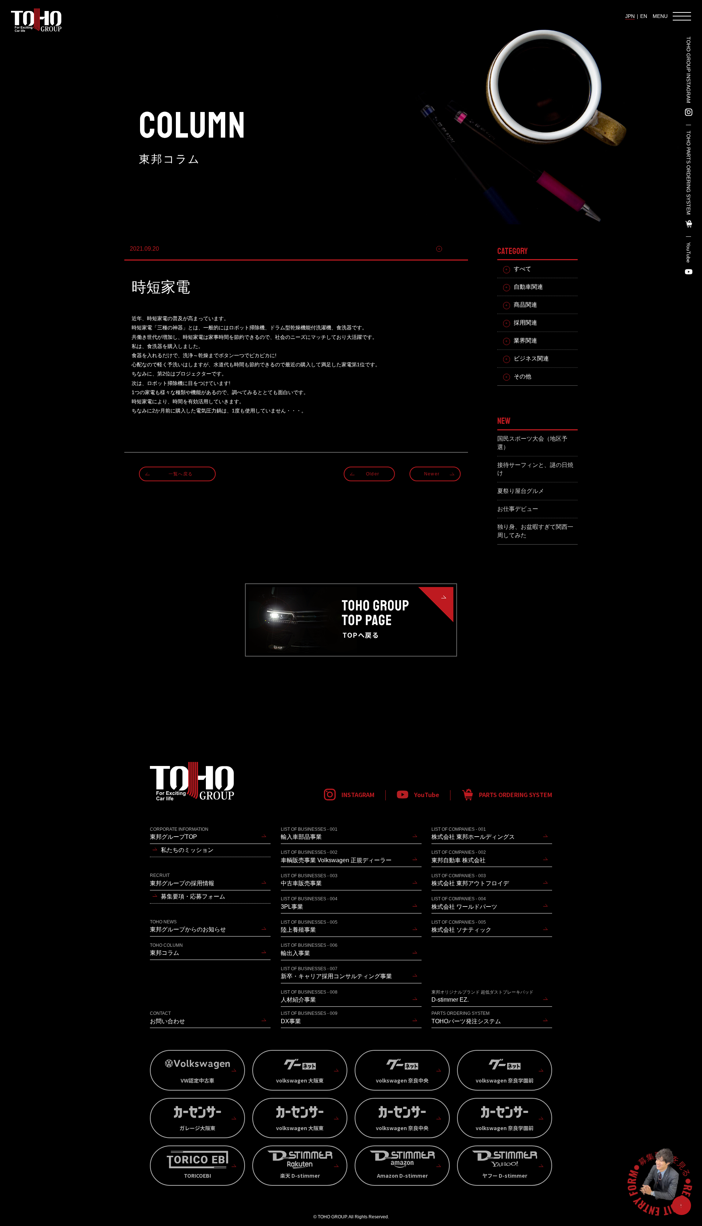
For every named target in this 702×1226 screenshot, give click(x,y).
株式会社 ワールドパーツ (464, 902)
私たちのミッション (187, 850)
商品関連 (525, 305)
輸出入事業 (309, 949)
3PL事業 (309, 902)
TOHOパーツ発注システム (466, 1017)
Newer (431, 473)
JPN (630, 16)
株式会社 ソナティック (461, 926)
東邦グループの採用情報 (182, 879)
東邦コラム (166, 949)
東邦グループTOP (179, 833)
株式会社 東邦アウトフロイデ (470, 879)
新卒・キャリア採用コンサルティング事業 (336, 972)
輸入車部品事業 (309, 833)
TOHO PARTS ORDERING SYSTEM (688, 173)
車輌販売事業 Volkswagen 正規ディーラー (336, 856)
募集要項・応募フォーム (193, 896)
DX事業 (309, 1017)
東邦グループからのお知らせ (188, 925)
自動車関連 (528, 287)
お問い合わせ (167, 1017)
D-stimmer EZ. (482, 996)
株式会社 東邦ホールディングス (473, 833)
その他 (454, 249)
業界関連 (525, 340)
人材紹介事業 (309, 996)
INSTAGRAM (357, 794)
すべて (522, 269)
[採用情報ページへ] (659, 1183)
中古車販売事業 (309, 879)
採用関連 (525, 322)
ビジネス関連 (531, 358)
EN (643, 16)
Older (372, 473)
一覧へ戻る (181, 473)
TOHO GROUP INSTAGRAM (688, 70)
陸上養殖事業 (309, 926)
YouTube (688, 252)
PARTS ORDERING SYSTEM (515, 794)
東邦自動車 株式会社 (458, 856)
